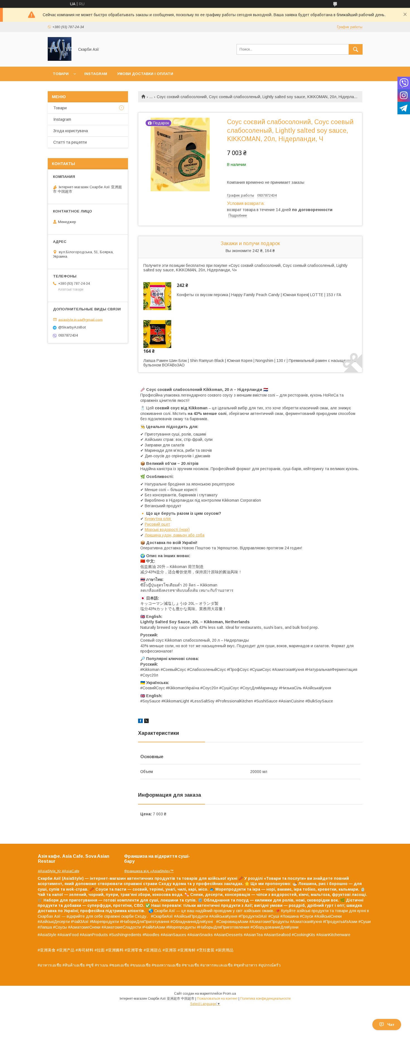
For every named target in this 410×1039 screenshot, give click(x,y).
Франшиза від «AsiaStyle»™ (149, 871)
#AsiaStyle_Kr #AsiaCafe (58, 871)
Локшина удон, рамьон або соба (174, 535)
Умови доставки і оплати (145, 74)
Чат (390, 1024)
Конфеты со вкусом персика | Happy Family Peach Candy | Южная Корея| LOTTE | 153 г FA (259, 295)
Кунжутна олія (158, 518)
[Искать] (356, 49)
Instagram (95, 74)
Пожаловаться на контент (217, 999)
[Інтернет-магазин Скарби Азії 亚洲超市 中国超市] (59, 59)
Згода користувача (70, 131)
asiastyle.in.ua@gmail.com (80, 319)
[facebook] (140, 721)
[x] (146, 721)
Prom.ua (229, 993)
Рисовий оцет (157, 524)
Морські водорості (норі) (167, 529)
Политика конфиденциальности (265, 999)
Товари (61, 74)
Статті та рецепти (70, 142)
